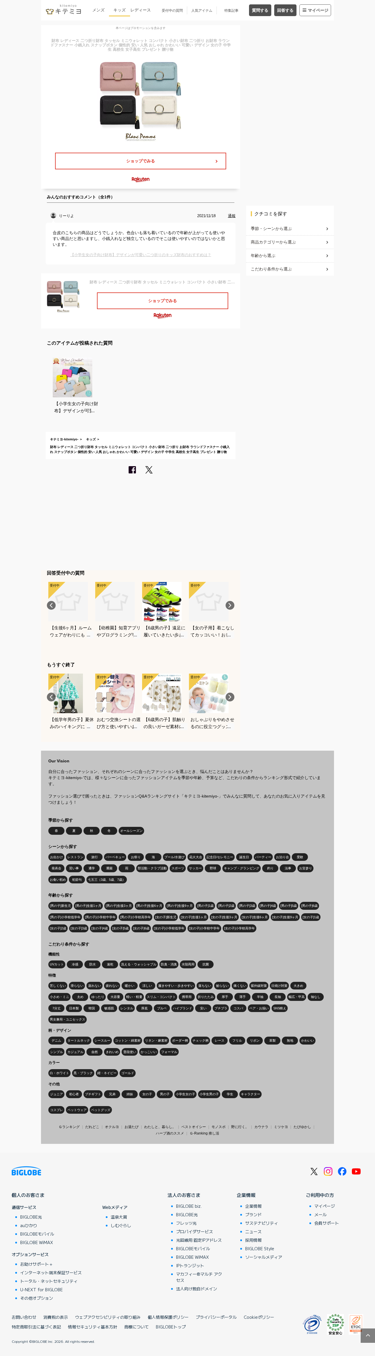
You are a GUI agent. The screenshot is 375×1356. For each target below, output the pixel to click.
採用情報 (253, 1240)
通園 (109, 868)
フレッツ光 (186, 1223)
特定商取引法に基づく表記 (36, 1327)
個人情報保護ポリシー (168, 1317)
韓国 (91, 1008)
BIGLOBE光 (31, 1217)
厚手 (225, 997)
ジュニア (56, 1094)
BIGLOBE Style (259, 1248)
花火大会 (195, 857)
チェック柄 (200, 1040)
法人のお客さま (184, 1194)
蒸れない (94, 985)
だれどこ (92, 1127)
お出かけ (56, 857)
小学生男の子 (209, 1094)
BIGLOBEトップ (171, 1327)
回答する (285, 10)
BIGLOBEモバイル (37, 1234)
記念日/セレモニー (220, 857)
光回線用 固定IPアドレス (199, 1240)
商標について (136, 1327)
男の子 (165, 1094)
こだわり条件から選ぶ (271, 269)
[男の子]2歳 (226, 905)
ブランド (253, 1214)
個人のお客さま (28, 1194)
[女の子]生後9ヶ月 (285, 917)
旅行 (94, 857)
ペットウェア (77, 1110)
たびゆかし (302, 1127)
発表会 (56, 868)
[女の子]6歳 (141, 928)
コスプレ (56, 1110)
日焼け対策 (279, 985)
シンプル (56, 1052)
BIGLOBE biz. (189, 1206)
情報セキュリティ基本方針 (92, 1327)
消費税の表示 (55, 1317)
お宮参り (305, 868)
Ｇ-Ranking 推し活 (204, 1133)
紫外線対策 (259, 985)
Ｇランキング (69, 1127)
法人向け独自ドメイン (196, 1289)
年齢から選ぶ (263, 255)
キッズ (119, 10)
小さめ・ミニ (59, 997)
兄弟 (112, 1094)
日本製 (74, 1008)
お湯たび (132, 1127)
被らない (222, 985)
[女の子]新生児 (165, 917)
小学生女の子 (185, 1094)
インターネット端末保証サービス (51, 1272)
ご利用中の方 (320, 1194)
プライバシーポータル (216, 1317)
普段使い (129, 1052)
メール (320, 1214)
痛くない (239, 985)
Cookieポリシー (259, 1317)
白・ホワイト (59, 1073)
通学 (91, 868)
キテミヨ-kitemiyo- (64, 439)
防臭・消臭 (169, 964)
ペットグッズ (100, 1110)
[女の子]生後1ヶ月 (194, 917)
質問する (260, 10)
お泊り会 (282, 857)
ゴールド (127, 1073)
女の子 (147, 1094)
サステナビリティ (261, 1223)
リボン (255, 1040)
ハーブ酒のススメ (170, 1133)
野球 (213, 868)
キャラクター (250, 1094)
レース (219, 1040)
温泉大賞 (119, 1217)
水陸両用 (188, 964)
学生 (230, 1094)
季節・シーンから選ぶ (271, 228)
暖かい (129, 985)
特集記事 (231, 10)
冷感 (75, 964)
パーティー (263, 857)
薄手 (242, 997)
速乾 (110, 964)
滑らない (77, 985)
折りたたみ (206, 997)
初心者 (74, 1094)
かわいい (307, 1040)
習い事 (74, 868)
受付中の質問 (172, 10)
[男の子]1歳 (205, 905)
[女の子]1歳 (311, 917)
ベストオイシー (193, 1127)
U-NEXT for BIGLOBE (41, 1289)
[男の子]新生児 (60, 905)
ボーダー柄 (180, 1040)
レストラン (75, 857)
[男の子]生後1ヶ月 (88, 905)
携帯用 (187, 997)
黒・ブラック (83, 1073)
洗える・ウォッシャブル (138, 964)
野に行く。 (240, 1127)
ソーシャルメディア (263, 1257)
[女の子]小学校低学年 (169, 928)
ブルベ (162, 1008)
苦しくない (58, 985)
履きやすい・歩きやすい (176, 985)
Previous (51, 605)
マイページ (318, 10)
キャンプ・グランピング (241, 868)
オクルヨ (112, 1127)
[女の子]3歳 (79, 928)
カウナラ (261, 1127)
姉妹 (130, 1094)
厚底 (144, 1008)
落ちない (204, 985)
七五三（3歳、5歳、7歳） (106, 879)
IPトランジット (190, 1265)
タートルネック (78, 1040)
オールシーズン (131, 830)
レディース (140, 10)
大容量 (115, 997)
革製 (272, 1040)
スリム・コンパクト (161, 997)
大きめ (298, 985)
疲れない (112, 985)
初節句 (77, 879)
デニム (56, 1040)
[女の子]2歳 (58, 928)
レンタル (126, 1008)
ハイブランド (182, 1008)
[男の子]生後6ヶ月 (149, 905)
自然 (94, 1052)
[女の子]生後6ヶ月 (255, 917)
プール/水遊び (174, 857)
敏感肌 (109, 1008)
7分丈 (56, 1008)
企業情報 (246, 1194)
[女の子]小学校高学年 (239, 928)
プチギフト (93, 1094)
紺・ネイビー (107, 1073)
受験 (300, 857)
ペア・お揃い (259, 1008)
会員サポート (326, 1223)
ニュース (253, 1231)
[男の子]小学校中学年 (100, 917)
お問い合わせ (24, 1317)
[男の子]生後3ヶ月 (119, 905)
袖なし (316, 997)
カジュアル (75, 1052)
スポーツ (177, 868)
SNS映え (279, 1008)
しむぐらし (121, 1225)
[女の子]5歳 (120, 928)
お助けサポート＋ (36, 1264)
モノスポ (219, 1127)
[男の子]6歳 (309, 905)
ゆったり (97, 997)
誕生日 (244, 857)
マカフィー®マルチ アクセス (199, 1277)
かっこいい (149, 1052)
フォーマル (169, 1052)
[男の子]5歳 (288, 905)
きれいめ (112, 1052)
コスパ (238, 1008)
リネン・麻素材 (156, 1040)
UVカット (57, 964)
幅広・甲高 (297, 997)
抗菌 (205, 964)
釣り (270, 868)
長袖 (278, 997)
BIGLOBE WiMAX (36, 1242)
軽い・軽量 (134, 997)
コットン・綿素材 (128, 1040)
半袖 (260, 997)
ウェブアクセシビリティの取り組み (108, 1317)
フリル (237, 1040)
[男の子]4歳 (268, 905)
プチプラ (220, 1008)
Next (230, 605)
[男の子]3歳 (247, 905)
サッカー (195, 868)
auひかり (28, 1225)
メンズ (98, 10)
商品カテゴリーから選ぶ (273, 242)
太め (80, 997)
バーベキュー (115, 857)
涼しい (147, 985)
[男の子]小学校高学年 (135, 917)
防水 (92, 964)
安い (203, 1008)
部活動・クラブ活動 (152, 868)
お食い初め (58, 879)
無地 (290, 1040)
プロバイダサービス (194, 1231)
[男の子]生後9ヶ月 (180, 905)
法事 (288, 868)
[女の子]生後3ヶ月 (224, 917)
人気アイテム (201, 10)
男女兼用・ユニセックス (67, 1019)
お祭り (136, 857)
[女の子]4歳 (99, 928)
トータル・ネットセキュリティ (49, 1281)
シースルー (102, 1040)
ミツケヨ (281, 1127)
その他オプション (36, 1298)
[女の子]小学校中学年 (204, 928)
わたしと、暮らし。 (160, 1127)
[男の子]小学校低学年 (65, 917)
